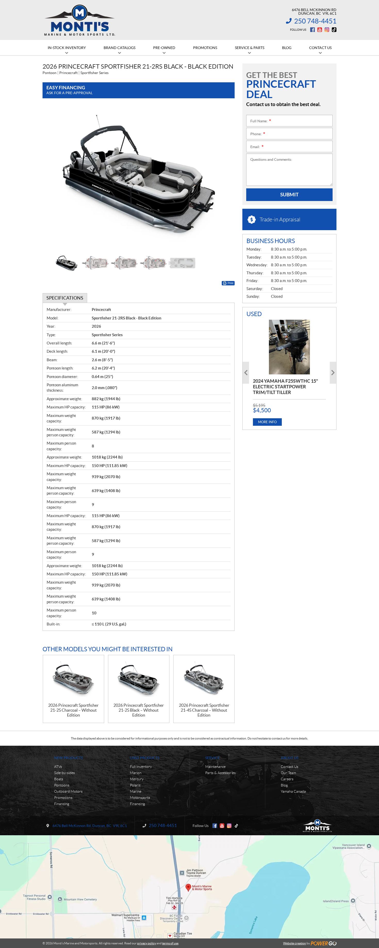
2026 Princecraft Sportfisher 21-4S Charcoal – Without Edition (204, 710)
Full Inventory (141, 767)
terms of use (170, 943)
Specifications (64, 298)
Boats (58, 779)
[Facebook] (312, 29)
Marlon (136, 773)
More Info (267, 422)
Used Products (144, 758)
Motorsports (140, 798)
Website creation (294, 943)
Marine (135, 791)
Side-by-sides (64, 773)
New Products (68, 758)
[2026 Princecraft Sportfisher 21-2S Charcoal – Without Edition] (73, 679)
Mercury (137, 779)
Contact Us (289, 767)
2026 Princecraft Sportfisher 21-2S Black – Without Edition (138, 710)
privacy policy (146, 943)
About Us (289, 758)
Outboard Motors (68, 791)
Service (212, 758)
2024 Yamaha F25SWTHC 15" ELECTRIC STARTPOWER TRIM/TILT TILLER (285, 386)
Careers (287, 779)
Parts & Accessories (220, 773)
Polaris (135, 785)
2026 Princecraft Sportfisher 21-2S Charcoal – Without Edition (73, 710)
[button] (52, 178)
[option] (139, 178)
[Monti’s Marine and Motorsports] (80, 20)
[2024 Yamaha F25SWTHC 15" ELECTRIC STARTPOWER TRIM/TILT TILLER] (289, 347)
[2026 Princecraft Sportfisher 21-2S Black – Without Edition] (138, 679)
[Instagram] (327, 29)
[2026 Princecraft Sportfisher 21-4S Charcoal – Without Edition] (203, 679)
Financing (61, 804)
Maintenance (215, 767)
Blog (284, 785)
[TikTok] (334, 29)
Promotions (63, 798)
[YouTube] (319, 29)
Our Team (288, 773)
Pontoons (61, 785)
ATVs (58, 767)
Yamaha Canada (293, 791)
